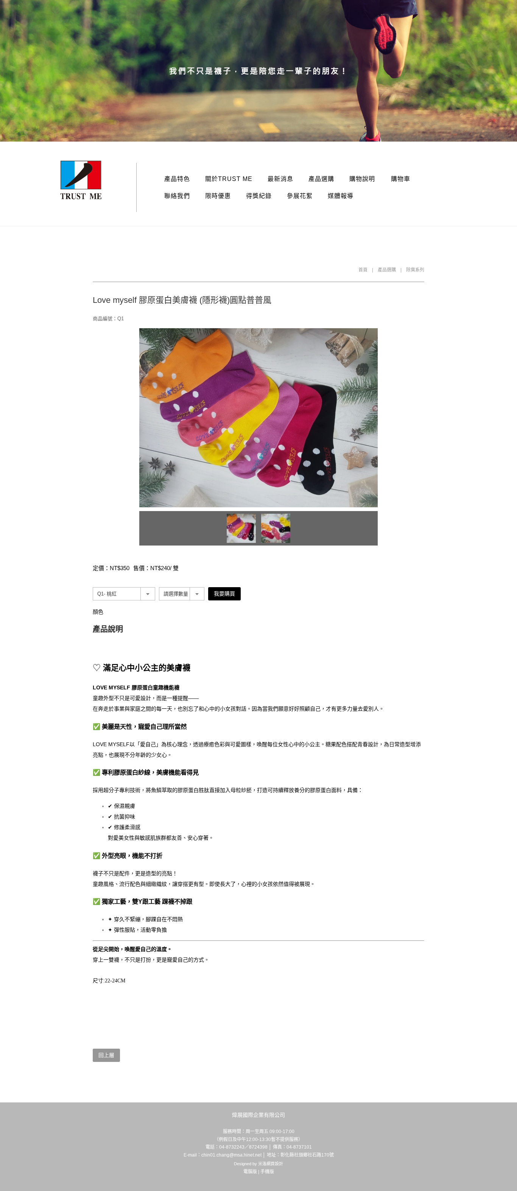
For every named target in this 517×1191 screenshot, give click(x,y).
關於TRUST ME (228, 179)
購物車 (400, 179)
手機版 (267, 1171)
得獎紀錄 (259, 196)
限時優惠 (218, 196)
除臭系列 (415, 270)
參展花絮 (300, 196)
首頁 (363, 270)
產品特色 (177, 179)
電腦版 (250, 1171)
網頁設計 (274, 1163)
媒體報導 (340, 196)
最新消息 (280, 179)
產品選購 (321, 179)
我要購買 (224, 594)
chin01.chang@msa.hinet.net (231, 1155)
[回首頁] (81, 180)
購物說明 (362, 179)
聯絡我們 (177, 196)
